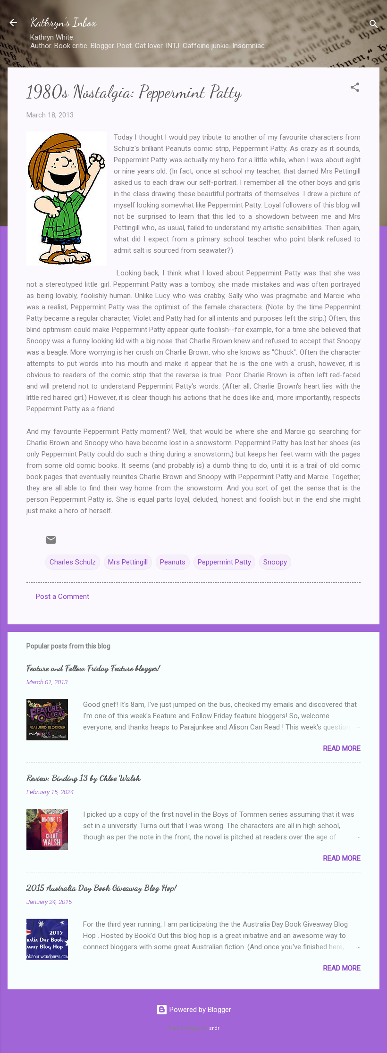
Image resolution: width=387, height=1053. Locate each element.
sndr (214, 1028)
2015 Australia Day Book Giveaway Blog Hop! (101, 887)
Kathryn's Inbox (63, 22)
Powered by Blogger (199, 1009)
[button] (355, 89)
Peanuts (172, 562)
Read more (342, 748)
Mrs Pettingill (128, 562)
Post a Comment (62, 596)
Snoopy (275, 562)
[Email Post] (51, 543)
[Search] (373, 25)
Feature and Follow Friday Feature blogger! (93, 668)
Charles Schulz (73, 562)
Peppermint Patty (224, 562)
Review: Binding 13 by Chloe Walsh (83, 777)
